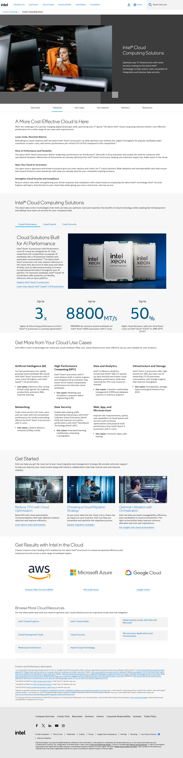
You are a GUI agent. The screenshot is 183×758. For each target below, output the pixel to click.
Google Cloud (143, 589)
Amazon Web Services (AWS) (39, 589)
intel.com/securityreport (138, 697)
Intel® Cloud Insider (80, 621)
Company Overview (45, 716)
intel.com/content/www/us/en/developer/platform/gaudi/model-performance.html (45, 694)
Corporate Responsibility (118, 716)
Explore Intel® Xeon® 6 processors (33, 282)
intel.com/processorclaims (42, 681)
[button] (91, 493)
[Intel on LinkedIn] (50, 726)
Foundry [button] (95, 4)
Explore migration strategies (80, 524)
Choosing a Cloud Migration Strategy (86, 508)
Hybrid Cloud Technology (83, 647)
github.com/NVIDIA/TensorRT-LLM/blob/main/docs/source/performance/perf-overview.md (76, 690)
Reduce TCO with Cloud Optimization (32, 508)
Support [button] (33, 4)
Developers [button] (64, 4)
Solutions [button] (48, 4)
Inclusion (137, 716)
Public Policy (150, 716)
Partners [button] (81, 4)
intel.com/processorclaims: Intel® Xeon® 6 (42, 687)
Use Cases (79, 107)
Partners (125, 107)
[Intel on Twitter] (43, 726)
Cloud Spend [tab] (49, 224)
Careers (100, 716)
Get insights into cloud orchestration (136, 527)
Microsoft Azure (91, 589)
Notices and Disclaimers (138, 745)
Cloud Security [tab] (69, 224)
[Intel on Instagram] (63, 726)
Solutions (57, 107)
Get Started (103, 107)
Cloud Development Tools (30, 634)
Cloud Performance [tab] (27, 224)
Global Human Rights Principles (126, 747)
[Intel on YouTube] (56, 726)
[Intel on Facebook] (36, 726)
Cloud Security (78, 634)
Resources (147, 107)
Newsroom (77, 716)
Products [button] (19, 4)
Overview (35, 107)
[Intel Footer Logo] (20, 732)
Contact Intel (63, 716)
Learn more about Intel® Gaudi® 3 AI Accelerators (40, 286)
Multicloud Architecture (29, 647)
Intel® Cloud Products (28, 621)
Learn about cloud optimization (30, 524)
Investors (89, 716)
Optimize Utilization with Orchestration (135, 508)
